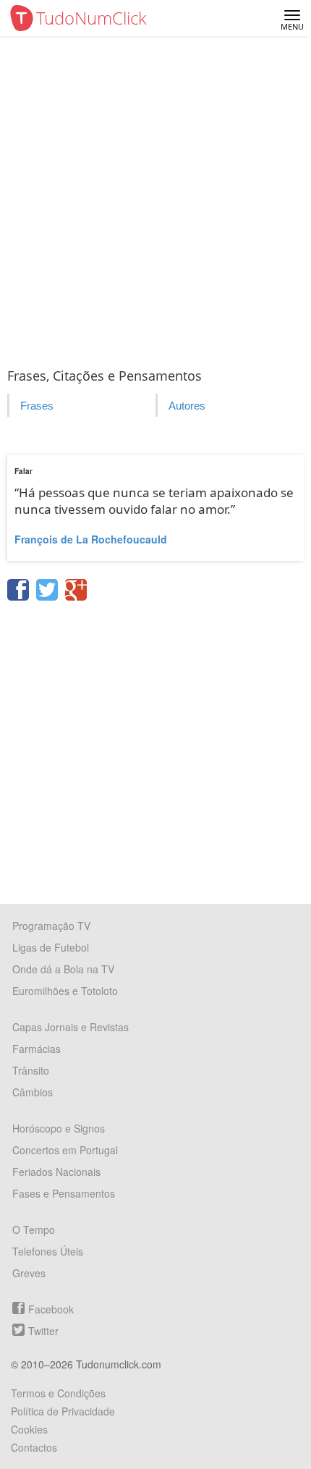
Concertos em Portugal (65, 1150)
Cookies (29, 1429)
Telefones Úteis (47, 1251)
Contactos (34, 1447)
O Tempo (33, 1229)
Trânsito (30, 1070)
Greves (29, 1273)
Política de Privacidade (63, 1411)
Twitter (43, 1331)
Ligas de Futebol (50, 947)
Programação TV (51, 925)
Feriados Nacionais (56, 1171)
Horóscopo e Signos (58, 1128)
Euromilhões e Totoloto (65, 990)
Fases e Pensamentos (63, 1193)
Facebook (51, 1309)
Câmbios (32, 1092)
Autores (187, 405)
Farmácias (36, 1048)
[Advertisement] (155, 199)
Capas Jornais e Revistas (70, 1027)
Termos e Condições (58, 1393)
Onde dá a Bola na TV (63, 969)
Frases (37, 405)
